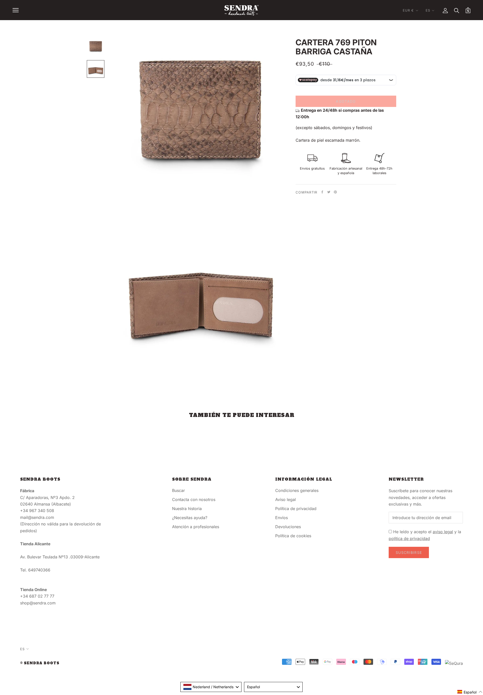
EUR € (408, 10)
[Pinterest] (335, 192)
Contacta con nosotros (193, 499)
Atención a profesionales (195, 526)
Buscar (178, 490)
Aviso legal (285, 499)
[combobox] (211, 687)
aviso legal (443, 531)
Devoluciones (288, 526)
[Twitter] (328, 192)
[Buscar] (456, 10)
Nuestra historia (187, 508)
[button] (470, 692)
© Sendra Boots (39, 663)
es (428, 10)
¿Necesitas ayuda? (189, 517)
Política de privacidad (295, 508)
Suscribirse (409, 552)
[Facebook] (322, 192)
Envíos (281, 517)
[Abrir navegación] (16, 10)
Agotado (346, 101)
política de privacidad (409, 538)
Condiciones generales (296, 490)
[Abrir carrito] (468, 10)
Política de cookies (293, 535)
